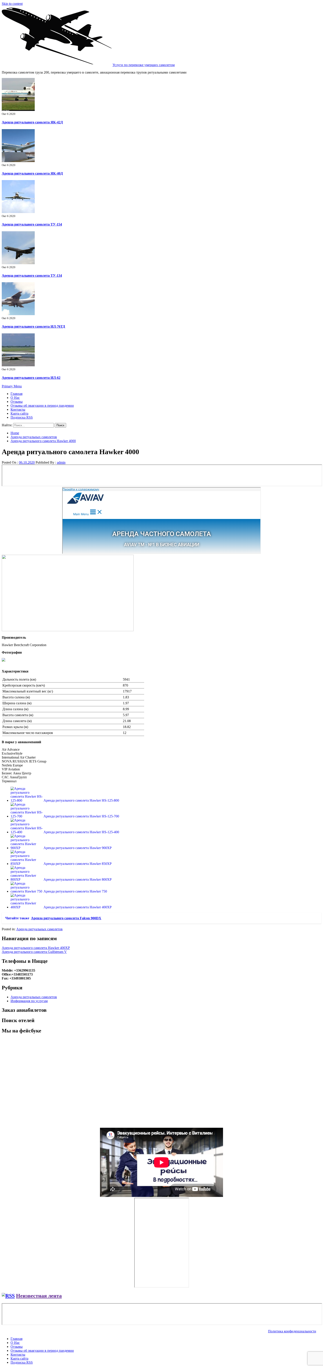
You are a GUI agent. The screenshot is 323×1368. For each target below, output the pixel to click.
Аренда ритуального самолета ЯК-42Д (32, 122)
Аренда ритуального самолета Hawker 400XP (36, 948)
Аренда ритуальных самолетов (39, 929)
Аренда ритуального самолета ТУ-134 (32, 275)
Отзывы (17, 401)
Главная (16, 394)
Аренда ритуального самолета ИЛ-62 (31, 377)
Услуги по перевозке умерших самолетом (144, 65)
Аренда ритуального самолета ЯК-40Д (32, 173)
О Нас (15, 397)
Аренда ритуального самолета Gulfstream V (34, 952)
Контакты (18, 409)
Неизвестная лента (39, 1296)
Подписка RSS (22, 417)
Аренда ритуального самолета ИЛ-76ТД (33, 326)
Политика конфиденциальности (292, 1331)
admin (61, 462)
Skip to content (12, 3)
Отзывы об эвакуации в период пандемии (42, 405)
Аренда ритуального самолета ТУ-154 (32, 224)
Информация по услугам (29, 1001)
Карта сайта (19, 413)
